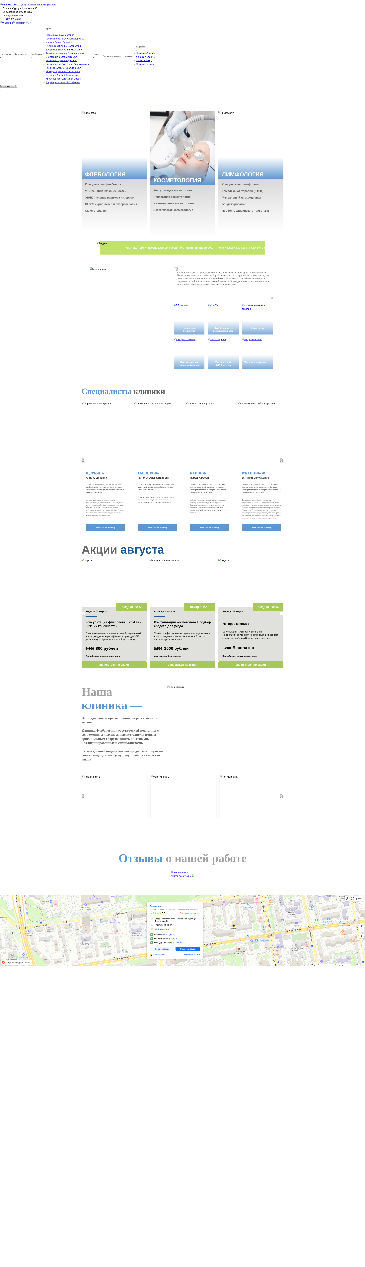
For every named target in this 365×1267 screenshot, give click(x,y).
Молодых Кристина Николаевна (63, 71)
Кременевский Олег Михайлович (63, 79)
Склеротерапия (96, 210)
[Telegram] (19, 23)
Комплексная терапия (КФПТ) (242, 191)
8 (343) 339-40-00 (12, 19)
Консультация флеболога (103, 184)
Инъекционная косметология (174, 203)
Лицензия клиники (145, 57)
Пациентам (141, 47)
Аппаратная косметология (172, 196)
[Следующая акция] (281, 613)
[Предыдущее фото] (83, 796)
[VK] (28, 23)
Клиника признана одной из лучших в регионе (246, 247)
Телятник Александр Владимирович (65, 53)
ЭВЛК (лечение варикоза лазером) (109, 197)
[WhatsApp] (6, 23)
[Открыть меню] (0, 90)
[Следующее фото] (281, 796)
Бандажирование (234, 204)
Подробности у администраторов (103, 656)
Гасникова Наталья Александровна (65, 38)
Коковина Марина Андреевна (61, 60)
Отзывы (128, 56)
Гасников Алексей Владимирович (63, 68)
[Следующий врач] (281, 460)
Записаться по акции (114, 664)
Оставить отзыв (179, 872)
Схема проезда (144, 60)
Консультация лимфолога (240, 184)
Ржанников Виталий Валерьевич (63, 46)
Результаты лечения (112, 56)
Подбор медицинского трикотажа (245, 210)
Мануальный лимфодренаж (241, 197)
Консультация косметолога (172, 190)
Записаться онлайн (8, 86)
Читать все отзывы (181, 876)
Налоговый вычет (145, 53)
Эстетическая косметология (173, 209)
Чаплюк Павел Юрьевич (59, 42)
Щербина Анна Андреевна (60, 35)
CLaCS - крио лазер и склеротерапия (111, 204)
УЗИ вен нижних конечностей (105, 191)
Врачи (48, 29)
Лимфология (36, 54)
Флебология (5, 54)
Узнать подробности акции (167, 656)
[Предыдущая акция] (83, 613)
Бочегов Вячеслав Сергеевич (61, 57)
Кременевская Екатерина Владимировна (68, 64)
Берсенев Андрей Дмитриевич (62, 75)
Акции (96, 54)
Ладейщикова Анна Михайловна (63, 82)
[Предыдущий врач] (83, 460)
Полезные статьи (145, 64)
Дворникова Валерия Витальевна (64, 49)
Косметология (20, 54)
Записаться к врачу (105, 527)
